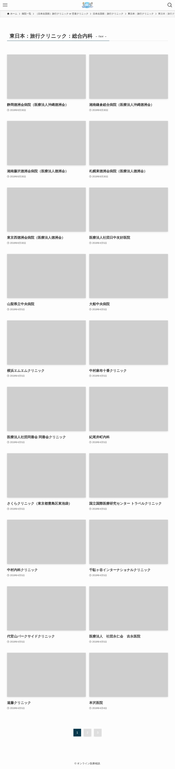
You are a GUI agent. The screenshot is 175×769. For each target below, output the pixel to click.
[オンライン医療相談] (87, 5)
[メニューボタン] (5, 5)
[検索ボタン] (170, 5)
